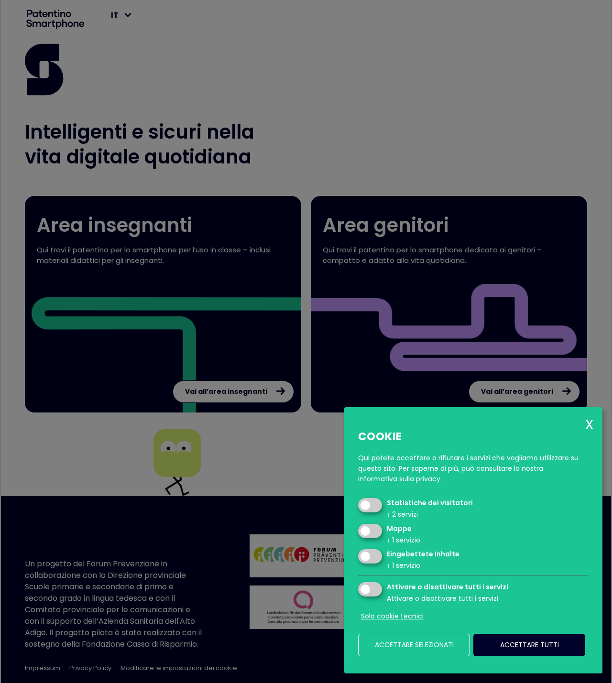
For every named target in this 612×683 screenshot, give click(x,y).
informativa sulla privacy (399, 479)
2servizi (402, 514)
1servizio (403, 540)
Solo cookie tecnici (392, 616)
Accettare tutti (529, 645)
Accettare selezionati (414, 645)
